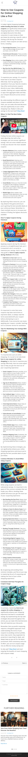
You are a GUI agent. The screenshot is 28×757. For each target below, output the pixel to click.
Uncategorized (10, 21)
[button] (12, 749)
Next (23, 663)
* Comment (5, 684)
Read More (4, 743)
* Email (3, 681)
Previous (5, 663)
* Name (4, 677)
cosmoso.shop (14, 755)
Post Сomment (14, 700)
